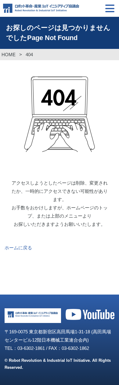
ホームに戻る (18, 247)
